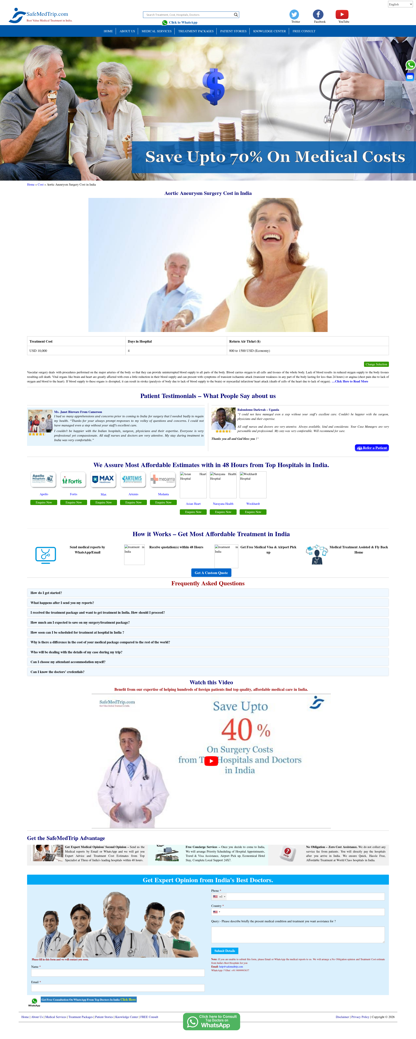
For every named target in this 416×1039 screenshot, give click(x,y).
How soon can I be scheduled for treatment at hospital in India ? (77, 632)
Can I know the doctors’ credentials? (57, 671)
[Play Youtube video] (211, 761)
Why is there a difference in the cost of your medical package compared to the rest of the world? (100, 641)
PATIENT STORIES (233, 31)
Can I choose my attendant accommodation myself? (68, 661)
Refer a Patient (375, 447)
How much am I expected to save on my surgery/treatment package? (80, 622)
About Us (127, 31)
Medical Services (157, 31)
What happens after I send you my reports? (62, 602)
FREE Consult (304, 31)
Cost (41, 184)
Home (108, 31)
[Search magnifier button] (236, 15)
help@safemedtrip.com (231, 966)
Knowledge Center (269, 31)
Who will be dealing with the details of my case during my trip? (76, 651)
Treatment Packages (196, 31)
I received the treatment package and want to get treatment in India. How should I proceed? (98, 612)
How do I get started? (46, 592)
